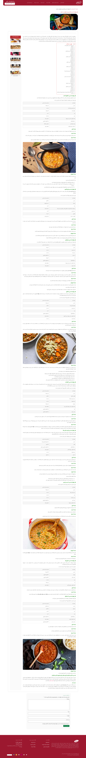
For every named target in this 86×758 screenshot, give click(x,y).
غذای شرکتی (47, 742)
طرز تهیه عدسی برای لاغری (70, 51)
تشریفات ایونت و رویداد (45, 744)
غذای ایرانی (73, 9)
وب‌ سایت (67, 719)
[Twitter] (26, 755)
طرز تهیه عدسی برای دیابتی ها (69, 71)
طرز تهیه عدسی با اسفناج (70, 86)
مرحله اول (72, 46)
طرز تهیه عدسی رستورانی (70, 56)
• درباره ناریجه (33, 742)
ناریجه (77, 9)
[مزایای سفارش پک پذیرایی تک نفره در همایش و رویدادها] (15, 59)
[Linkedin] (19, 755)
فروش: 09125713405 (19, 744)
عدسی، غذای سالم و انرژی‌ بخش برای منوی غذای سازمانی (65, 92)
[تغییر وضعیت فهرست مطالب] (74, 44)
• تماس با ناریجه (33, 744)
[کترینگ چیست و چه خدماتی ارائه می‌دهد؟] (15, 54)
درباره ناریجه (42, 2)
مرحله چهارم (72, 55)
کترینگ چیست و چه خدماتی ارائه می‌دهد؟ (16, 56)
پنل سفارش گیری (29, 2)
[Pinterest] (24, 755)
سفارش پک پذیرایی (46, 746)
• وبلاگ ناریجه (33, 746)
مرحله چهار (72, 75)
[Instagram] (16, 755)
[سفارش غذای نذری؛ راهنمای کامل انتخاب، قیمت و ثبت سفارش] (15, 41)
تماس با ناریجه (36, 2)
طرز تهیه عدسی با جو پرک (70, 83)
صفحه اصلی (62, 2)
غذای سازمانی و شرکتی (55, 2)
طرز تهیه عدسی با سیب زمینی (69, 76)
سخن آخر (72, 93)
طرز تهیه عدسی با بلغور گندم (69, 45)
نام (68, 711)
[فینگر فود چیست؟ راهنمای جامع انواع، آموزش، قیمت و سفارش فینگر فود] (15, 47)
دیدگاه (68, 699)
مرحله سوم (72, 48)
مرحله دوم (72, 47)
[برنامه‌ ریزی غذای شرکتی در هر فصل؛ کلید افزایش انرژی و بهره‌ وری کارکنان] (15, 66)
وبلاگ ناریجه (48, 2)
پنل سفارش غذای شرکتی (9, 3)
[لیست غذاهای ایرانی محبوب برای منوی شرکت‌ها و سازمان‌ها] (15, 73)
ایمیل (68, 715)
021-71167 (9, 1)
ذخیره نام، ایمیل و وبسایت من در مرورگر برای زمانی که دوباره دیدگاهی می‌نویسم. (55, 723)
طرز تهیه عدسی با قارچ (70, 62)
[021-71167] (14, 1)
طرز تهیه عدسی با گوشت (70, 66)
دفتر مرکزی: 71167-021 (19, 742)
